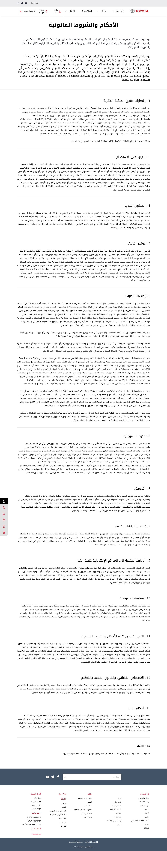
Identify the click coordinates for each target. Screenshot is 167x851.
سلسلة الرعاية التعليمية (58, 814)
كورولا (147, 809)
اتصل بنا (63, 826)
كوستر (119, 824)
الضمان (89, 802)
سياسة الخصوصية (76, 842)
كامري (147, 813)
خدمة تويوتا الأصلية (85, 798)
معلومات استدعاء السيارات (83, 809)
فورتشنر (146, 828)
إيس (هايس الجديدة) (114, 820)
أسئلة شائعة (36, 828)
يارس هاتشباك (144, 801)
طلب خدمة (88, 817)
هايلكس (118, 813)
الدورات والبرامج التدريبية (58, 811)
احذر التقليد (62, 818)
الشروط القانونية (91, 842)
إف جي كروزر (116, 802)
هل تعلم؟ (63, 822)
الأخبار (64, 807)
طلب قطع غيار (87, 813)
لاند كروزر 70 (117, 817)
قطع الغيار (88, 805)
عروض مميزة (36, 833)
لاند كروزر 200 (116, 805)
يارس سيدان (145, 805)
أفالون (147, 817)
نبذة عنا (63, 803)
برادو (119, 798)
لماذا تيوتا (62, 794)
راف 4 (147, 824)
